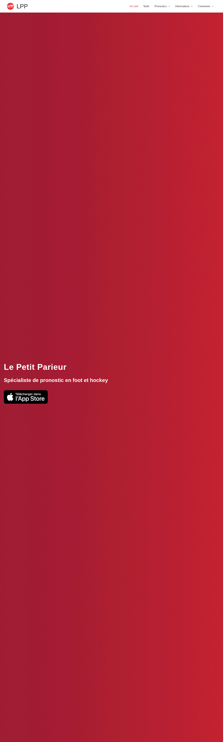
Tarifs (146, 6)
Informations (182, 6)
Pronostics (161, 6)
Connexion (204, 6)
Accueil (134, 6)
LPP (22, 6)
